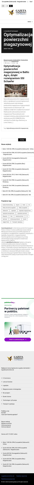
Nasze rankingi (5, 421)
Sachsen (5, 219)
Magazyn (5, 216)
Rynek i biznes (7, 396)
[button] (3, 6)
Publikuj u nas (5, 411)
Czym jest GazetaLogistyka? (9, 414)
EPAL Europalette (23, 207)
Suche (24, 219)
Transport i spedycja (8, 404)
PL (27, 216)
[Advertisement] (17, 278)
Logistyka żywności (22, 213)
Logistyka (13, 210)
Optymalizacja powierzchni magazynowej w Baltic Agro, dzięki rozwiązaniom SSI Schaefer (16, 74)
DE (29, 205)
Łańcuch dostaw (7, 382)
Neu (12, 216)
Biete (24, 205)
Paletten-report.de (21, 476)
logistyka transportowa (8, 213)
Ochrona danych (6, 427)
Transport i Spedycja (17, 222)
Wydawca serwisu (6, 423)
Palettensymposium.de (8, 479)
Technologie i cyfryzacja (10, 400)
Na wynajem (6, 393)
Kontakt (3, 412)
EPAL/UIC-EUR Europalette (9, 207)
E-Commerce (7, 378)
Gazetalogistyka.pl (6, 228)
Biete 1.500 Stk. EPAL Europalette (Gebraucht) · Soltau (18, 149)
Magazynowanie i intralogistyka (12, 60)
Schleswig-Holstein (15, 219)
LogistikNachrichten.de (12, 242)
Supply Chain (6, 222)
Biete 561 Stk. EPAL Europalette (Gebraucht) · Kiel (17, 191)
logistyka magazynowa (25, 210)
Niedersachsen (19, 216)
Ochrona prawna (6, 425)
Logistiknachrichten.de (7, 476)
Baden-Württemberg (8, 205)
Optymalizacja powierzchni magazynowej (17, 128)
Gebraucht (5, 210)
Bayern (17, 205)
